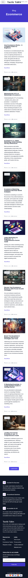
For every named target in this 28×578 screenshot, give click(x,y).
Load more (14, 468)
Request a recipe (7, 544)
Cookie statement (18, 544)
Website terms (17, 547)
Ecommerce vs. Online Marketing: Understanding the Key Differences (14, 146)
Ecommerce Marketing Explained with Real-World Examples (14, 195)
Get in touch (17, 539)
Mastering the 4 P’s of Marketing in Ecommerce (14, 98)
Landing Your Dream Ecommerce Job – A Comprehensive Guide (14, 439)
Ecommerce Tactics (8, 542)
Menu (3, 2)
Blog (4, 539)
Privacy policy (17, 542)
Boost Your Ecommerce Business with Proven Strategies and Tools (14, 341)
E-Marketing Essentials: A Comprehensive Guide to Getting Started (14, 390)
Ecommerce (7, 30)
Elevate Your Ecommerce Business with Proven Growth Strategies (14, 293)
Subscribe (14, 564)
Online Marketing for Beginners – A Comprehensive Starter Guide (14, 243)
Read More (7, 68)
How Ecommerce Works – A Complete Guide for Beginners (14, 51)
